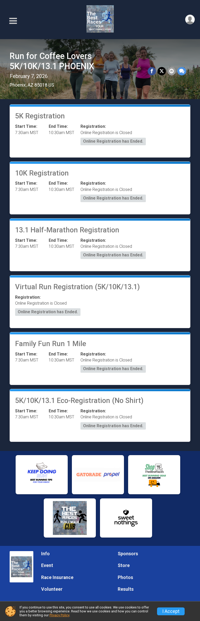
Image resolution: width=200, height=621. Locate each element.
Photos (125, 577)
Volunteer (52, 589)
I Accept (170, 611)
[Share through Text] (181, 71)
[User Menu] (190, 19)
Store (124, 565)
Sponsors (128, 553)
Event (47, 565)
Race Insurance (57, 577)
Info (45, 553)
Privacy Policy (59, 615)
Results (126, 589)
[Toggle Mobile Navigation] (13, 21)
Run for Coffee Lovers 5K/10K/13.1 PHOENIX (52, 61)
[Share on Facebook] (152, 71)
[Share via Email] (171, 71)
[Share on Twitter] (162, 71)
